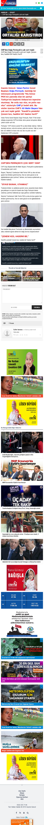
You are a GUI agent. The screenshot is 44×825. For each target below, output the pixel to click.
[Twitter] (7, 44)
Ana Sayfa (22, 791)
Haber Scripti (20, 817)
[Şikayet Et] (40, 335)
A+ (42, 50)
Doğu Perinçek (16, 91)
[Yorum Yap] (22, 44)
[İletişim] (41, 8)
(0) (22, 335)
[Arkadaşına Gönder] (15, 44)
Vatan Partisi (23, 88)
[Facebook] (3, 44)
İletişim (22, 795)
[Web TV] (39, 3)
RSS (22, 799)
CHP (18, 105)
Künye (22, 793)
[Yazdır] (18, 44)
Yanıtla (17, 335)
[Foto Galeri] (42, 3)
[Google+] (11, 44)
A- (42, 52)
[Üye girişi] (24, 813)
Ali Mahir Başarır (30, 108)
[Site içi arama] (28, 813)
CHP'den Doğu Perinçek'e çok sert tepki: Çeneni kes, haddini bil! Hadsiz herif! (18, 53)
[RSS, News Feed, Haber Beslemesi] (20, 813)
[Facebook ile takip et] (16, 813)
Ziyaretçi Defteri (22, 797)
